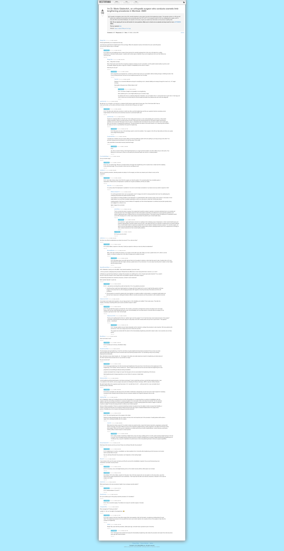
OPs (126, 2)
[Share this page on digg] (122, 35)
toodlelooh (102, 170)
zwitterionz (102, 238)
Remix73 (102, 459)
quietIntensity (103, 101)
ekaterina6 (102, 482)
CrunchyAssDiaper (104, 156)
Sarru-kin (109, 185)
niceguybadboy (103, 506)
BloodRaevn (103, 336)
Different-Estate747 (115, 191)
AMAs (117, 2)
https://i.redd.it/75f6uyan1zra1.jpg (123, 28)
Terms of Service (144, 543)
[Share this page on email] (124, 35)
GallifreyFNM (103, 397)
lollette (108, 524)
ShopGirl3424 (103, 494)
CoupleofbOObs (111, 136)
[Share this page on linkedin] (116, 35)
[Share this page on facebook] (108, 35)
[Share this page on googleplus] (114, 35)
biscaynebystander (104, 442)
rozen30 (109, 423)
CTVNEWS (106, 50)
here (120, 26)
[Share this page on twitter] (111, 35)
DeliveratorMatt (103, 378)
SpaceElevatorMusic (105, 267)
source (182, 32)
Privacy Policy (135, 543)
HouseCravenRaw (104, 348)
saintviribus (117, 209)
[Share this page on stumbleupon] (119, 35)
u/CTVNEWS (177, 22)
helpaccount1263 (104, 299)
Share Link (101, 48)
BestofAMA (105, 2)
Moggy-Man (103, 40)
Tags (136, 2)
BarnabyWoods (110, 250)
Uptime (151, 543)
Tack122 (116, 79)
